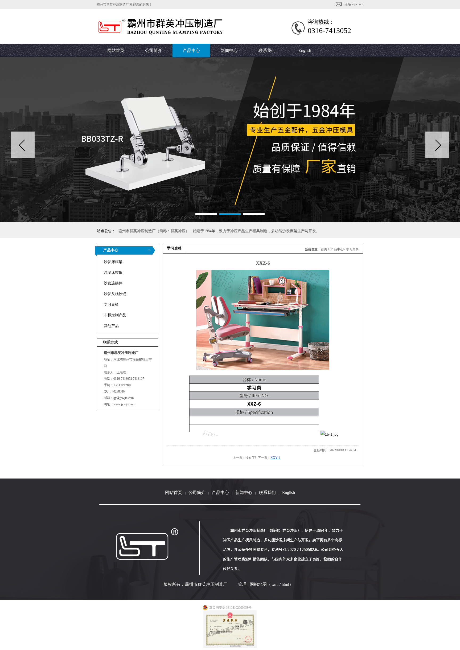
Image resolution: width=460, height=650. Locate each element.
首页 (324, 249)
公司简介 (197, 492)
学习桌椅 (352, 249)
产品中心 (337, 249)
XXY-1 (275, 458)
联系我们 (267, 492)
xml (275, 584)
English (304, 50)
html (285, 584)
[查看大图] (263, 320)
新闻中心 (243, 492)
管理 (242, 584)
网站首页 (173, 492)
